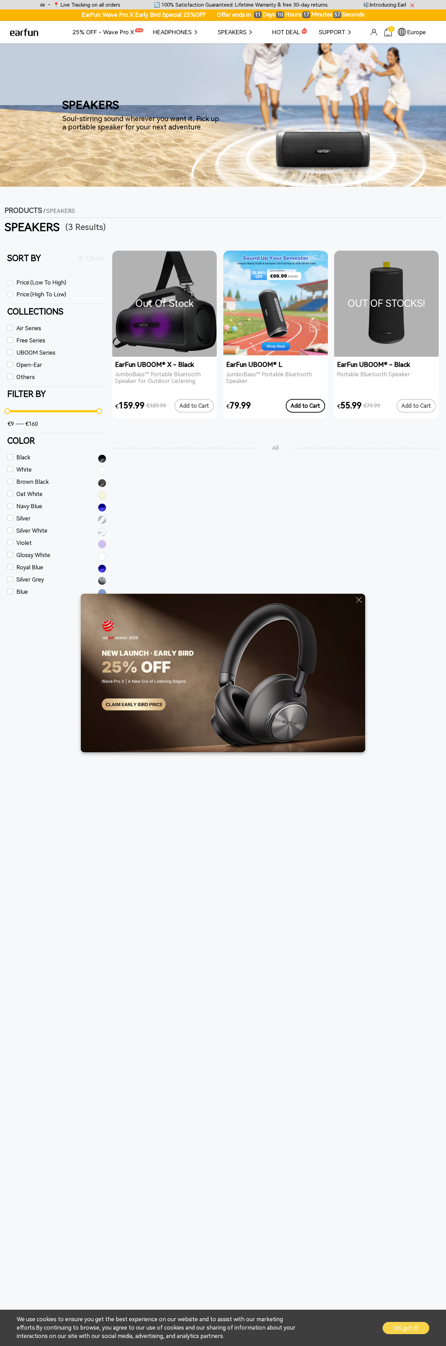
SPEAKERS (232, 32)
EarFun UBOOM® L (254, 364)
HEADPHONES (172, 32)
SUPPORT (332, 32)
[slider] (53, 411)
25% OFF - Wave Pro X (103, 32)
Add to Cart (194, 405)
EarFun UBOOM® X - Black (154, 364)
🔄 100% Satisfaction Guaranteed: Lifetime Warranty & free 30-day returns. (214, 5)
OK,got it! (406, 1328)
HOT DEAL (286, 32)
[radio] (55, 283)
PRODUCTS (23, 210)
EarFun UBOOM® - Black (373, 364)
